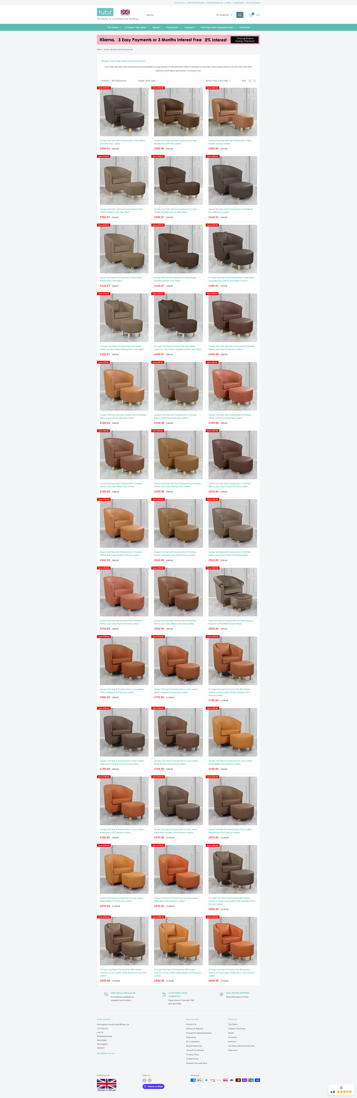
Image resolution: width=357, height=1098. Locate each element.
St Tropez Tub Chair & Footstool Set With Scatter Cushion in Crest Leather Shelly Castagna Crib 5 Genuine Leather (229, 692)
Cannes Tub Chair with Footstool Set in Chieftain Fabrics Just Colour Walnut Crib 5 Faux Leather (175, 622)
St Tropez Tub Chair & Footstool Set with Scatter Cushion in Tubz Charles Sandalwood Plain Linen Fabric (178, 348)
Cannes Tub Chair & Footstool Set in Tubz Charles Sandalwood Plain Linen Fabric (175, 279)
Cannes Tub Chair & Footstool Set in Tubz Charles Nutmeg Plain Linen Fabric (121, 279)
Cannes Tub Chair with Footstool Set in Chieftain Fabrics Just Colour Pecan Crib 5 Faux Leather (229, 553)
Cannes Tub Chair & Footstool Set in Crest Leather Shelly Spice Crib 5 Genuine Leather (176, 899)
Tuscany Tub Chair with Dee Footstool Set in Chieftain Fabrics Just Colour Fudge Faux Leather (123, 416)
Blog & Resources (215, 2)
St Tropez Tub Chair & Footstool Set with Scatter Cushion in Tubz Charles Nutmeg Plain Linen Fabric (122, 348)
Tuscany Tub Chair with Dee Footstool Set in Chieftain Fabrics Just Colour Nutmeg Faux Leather (177, 485)
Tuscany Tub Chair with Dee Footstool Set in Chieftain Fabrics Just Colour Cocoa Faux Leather (231, 348)
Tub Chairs (233, 1024)
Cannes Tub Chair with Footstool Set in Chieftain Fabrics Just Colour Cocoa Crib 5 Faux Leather (229, 485)
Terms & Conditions (195, 1050)
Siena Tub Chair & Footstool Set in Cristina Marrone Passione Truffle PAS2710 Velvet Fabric (230, 622)
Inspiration (239, 2)
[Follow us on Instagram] (150, 1080)
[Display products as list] (254, 81)
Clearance (232, 1050)
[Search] (239, 15)
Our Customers (253, 2)
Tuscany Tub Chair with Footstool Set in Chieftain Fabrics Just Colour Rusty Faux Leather (229, 416)
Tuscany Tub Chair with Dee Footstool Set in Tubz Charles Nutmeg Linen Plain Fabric (121, 210)
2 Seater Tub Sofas (236, 1028)
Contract (232, 1041)
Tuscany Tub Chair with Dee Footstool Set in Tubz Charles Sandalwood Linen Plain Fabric (175, 210)
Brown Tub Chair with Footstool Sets (118, 49)
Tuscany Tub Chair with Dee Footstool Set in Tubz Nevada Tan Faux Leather (229, 142)
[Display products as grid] (250, 81)
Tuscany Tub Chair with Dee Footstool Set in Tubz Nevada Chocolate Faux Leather (175, 142)
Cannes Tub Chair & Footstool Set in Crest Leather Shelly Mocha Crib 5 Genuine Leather (230, 831)
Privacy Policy (192, 1054)
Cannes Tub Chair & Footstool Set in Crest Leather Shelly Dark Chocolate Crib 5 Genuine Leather (176, 831)
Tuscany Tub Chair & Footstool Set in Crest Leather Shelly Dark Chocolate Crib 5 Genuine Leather (122, 762)
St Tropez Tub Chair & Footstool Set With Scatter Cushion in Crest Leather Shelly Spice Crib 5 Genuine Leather (231, 972)
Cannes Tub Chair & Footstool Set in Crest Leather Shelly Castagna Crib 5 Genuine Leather (176, 690)
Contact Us (179, 2)
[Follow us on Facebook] (144, 1080)
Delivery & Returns (196, 2)
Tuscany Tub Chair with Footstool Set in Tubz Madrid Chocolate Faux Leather (122, 142)
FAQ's (228, 2)
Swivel (231, 1033)
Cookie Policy (192, 1058)
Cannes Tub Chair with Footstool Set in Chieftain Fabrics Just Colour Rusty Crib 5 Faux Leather (121, 622)
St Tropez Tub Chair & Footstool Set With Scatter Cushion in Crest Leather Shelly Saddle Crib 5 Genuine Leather (177, 972)
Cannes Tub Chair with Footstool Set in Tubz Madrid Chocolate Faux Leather (230, 210)
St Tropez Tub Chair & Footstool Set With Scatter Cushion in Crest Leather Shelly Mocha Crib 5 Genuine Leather (123, 972)
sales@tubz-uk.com (106, 1053)
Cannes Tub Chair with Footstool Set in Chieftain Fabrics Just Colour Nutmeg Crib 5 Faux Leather (175, 553)
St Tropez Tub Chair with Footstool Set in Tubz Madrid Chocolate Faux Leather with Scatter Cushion (231, 279)
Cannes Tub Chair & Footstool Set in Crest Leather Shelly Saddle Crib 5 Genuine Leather (121, 899)
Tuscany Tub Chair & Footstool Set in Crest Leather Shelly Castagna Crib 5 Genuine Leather (122, 690)
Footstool (232, 1037)
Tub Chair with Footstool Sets (241, 1046)
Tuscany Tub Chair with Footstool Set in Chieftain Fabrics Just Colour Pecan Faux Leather (175, 416)
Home (99, 49)
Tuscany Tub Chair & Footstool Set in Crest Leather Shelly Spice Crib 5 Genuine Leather (122, 831)
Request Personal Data (196, 1063)
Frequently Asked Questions (199, 1033)
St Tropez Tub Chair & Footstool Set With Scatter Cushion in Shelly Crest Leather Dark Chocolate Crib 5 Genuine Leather (231, 901)
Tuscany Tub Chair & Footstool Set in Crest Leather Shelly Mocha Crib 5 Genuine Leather (176, 762)
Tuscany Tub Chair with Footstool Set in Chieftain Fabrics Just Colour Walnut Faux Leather (121, 485)
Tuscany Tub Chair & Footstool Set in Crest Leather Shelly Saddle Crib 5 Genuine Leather (230, 762)
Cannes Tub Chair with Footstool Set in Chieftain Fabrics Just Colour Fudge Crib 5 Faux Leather (121, 553)
